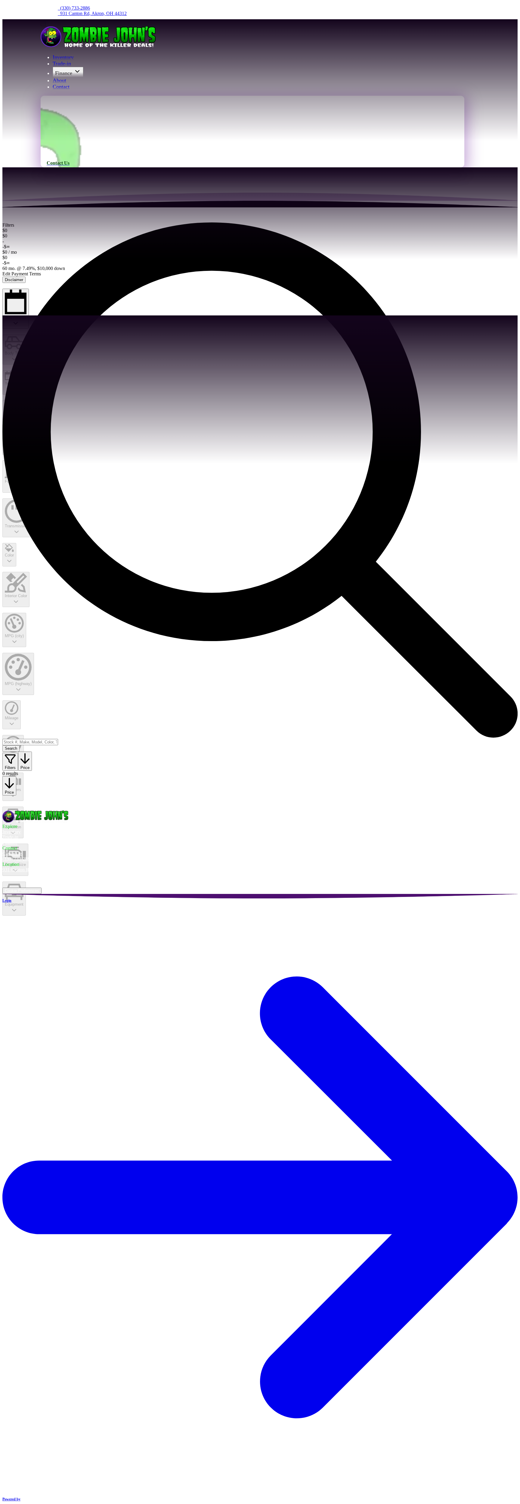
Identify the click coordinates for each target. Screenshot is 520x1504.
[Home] (99, 45)
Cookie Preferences (22, 890)
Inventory (63, 57)
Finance (63, 73)
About (59, 80)
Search (11, 748)
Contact (61, 87)
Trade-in (62, 63)
